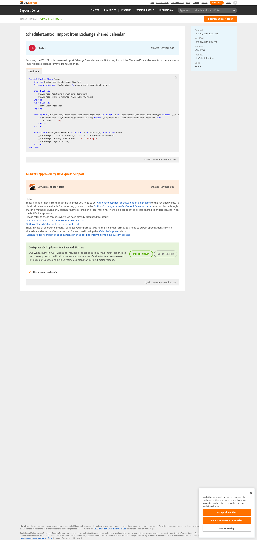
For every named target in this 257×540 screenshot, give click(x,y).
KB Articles (110, 10)
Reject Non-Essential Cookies (226, 520)
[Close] (251, 493)
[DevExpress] (29, 3)
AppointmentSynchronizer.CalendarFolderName (124, 202)
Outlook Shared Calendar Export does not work (52, 224)
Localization (166, 10)
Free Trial (216, 2)
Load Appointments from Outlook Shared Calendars (55, 220)
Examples (126, 10)
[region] (227, 513)
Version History (145, 10)
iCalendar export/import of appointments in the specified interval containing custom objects (78, 234)
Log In (228, 2)
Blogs (188, 2)
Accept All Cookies (226, 512)
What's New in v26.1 (45, 252)
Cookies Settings (227, 528)
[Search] (234, 10)
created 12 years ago (162, 48)
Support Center (162, 2)
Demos (204, 2)
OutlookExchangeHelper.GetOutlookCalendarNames (123, 206)
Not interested (166, 254)
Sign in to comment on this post (160, 159)
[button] (175, 77)
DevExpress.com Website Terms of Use (110, 529)
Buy (152, 2)
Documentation (177, 2)
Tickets (95, 10)
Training (196, 2)
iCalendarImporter (109, 231)
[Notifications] (235, 3)
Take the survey (141, 254)
